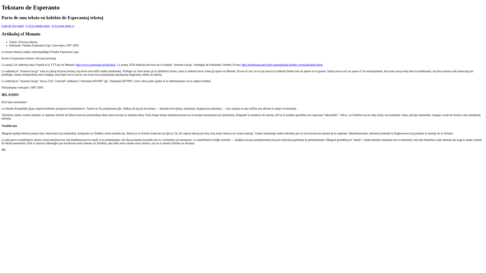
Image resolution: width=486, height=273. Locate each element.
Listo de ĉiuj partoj (13, 25)
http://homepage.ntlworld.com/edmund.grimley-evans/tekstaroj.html (282, 64)
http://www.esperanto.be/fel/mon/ (96, 64)
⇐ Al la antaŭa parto (37, 25)
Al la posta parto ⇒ (62, 25)
